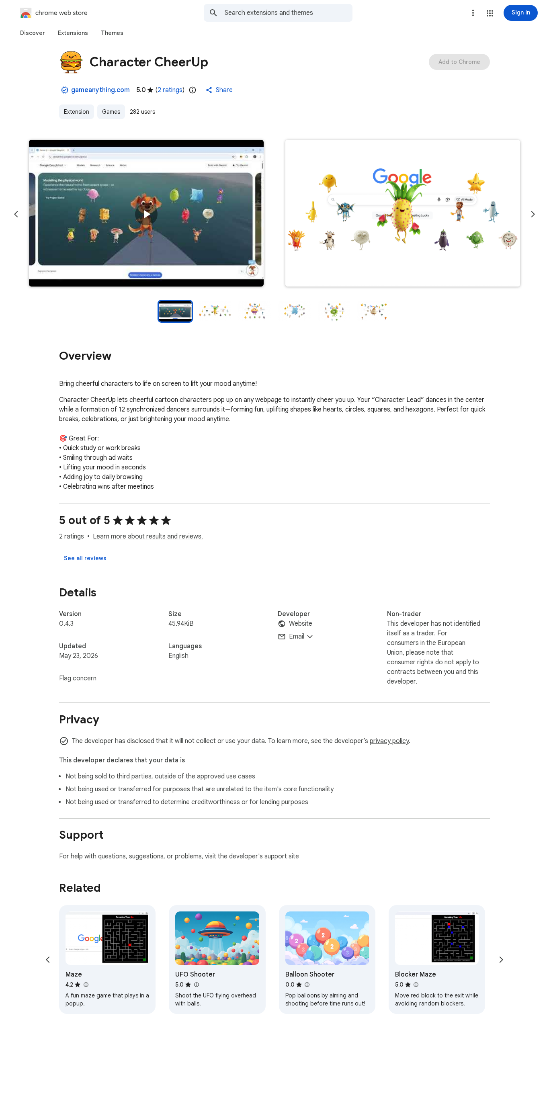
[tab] (32, 33)
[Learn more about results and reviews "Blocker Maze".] (416, 984)
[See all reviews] (85, 558)
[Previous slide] (16, 214)
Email (296, 637)
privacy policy (389, 741)
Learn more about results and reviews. (148, 536)
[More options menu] (473, 13)
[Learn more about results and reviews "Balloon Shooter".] (307, 984)
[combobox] (288, 13)
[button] (490, 13)
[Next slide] (533, 214)
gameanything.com (100, 90)
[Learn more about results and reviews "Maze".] (85, 984)
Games (111, 111)
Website (300, 624)
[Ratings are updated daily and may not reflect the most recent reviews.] (192, 90)
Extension (76, 111)
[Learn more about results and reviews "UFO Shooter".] (196, 984)
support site (281, 856)
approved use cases (226, 776)
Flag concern (77, 678)
